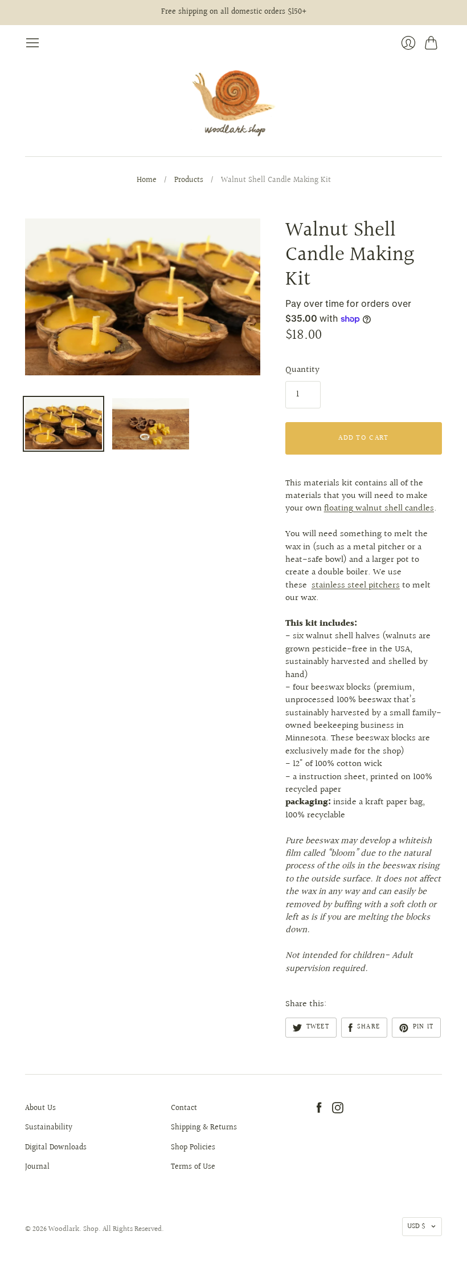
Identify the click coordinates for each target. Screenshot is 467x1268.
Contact (184, 1108)
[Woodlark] (233, 103)
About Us (40, 1108)
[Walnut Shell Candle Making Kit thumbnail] (63, 423)
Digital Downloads (56, 1147)
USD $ (416, 1226)
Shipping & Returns (204, 1127)
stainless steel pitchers (356, 585)
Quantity (302, 370)
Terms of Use (193, 1167)
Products (188, 181)
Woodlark (63, 1229)
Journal (37, 1167)
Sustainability (48, 1127)
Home (147, 181)
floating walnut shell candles (379, 508)
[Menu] (32, 43)
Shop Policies (193, 1147)
